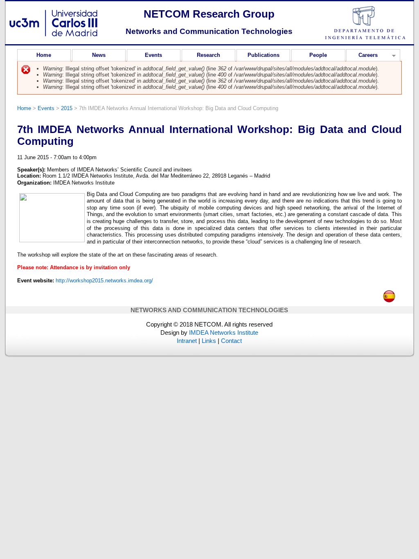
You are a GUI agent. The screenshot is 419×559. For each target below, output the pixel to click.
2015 (66, 108)
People (318, 55)
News (99, 55)
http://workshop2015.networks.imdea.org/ (104, 280)
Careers (362, 56)
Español (389, 294)
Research (208, 55)
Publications (263, 55)
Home (43, 55)
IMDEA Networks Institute (223, 332)
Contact (231, 340)
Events (153, 55)
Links (209, 340)
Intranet (187, 340)
